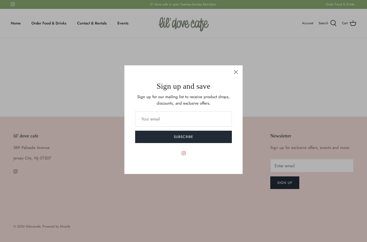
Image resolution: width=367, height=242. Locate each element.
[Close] (236, 72)
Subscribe (183, 136)
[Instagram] (184, 153)
